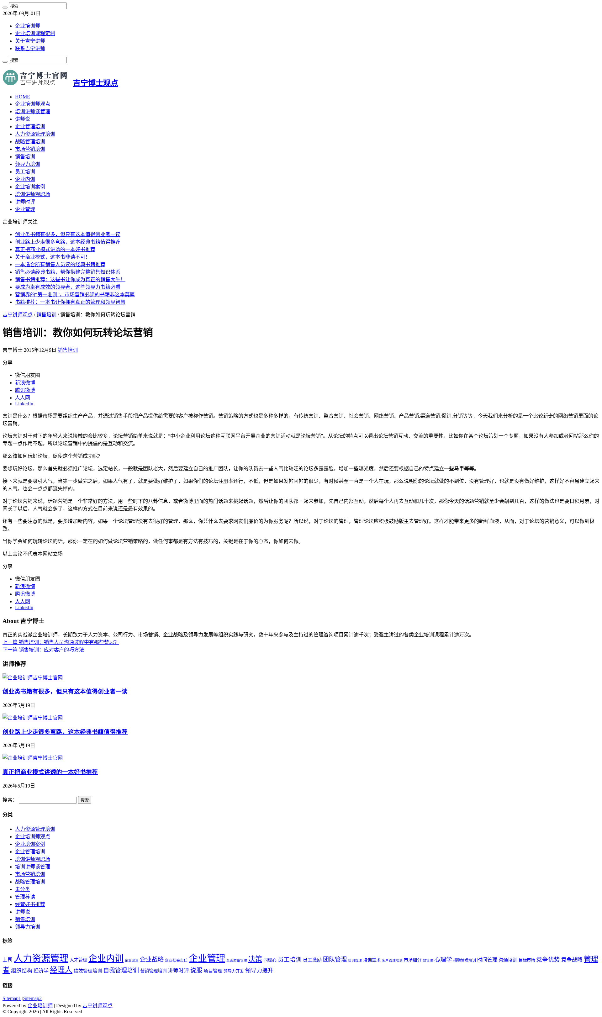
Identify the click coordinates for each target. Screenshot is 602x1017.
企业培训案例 (30, 186)
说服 (196, 970)
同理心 (270, 960)
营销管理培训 (153, 970)
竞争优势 (548, 959)
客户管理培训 (392, 960)
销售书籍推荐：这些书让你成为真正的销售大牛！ (70, 279)
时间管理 (487, 959)
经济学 (41, 970)
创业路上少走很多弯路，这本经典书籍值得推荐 (67, 242)
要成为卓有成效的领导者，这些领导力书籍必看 (67, 287)
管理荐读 (25, 896)
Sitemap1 (12, 998)
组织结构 (21, 971)
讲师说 (22, 119)
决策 (255, 959)
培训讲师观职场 (32, 194)
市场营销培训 (30, 149)
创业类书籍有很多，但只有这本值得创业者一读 (67, 234)
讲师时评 (25, 201)
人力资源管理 (41, 958)
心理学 (443, 959)
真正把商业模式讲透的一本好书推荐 (55, 249)
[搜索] (5, 7)
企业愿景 (132, 960)
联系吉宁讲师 (30, 48)
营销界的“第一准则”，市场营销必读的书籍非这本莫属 (75, 294)
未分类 (22, 889)
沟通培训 (508, 959)
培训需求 (372, 960)
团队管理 (335, 959)
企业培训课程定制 (35, 33)
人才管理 (78, 959)
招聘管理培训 (464, 960)
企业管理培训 (30, 126)
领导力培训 (27, 164)
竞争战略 (572, 960)
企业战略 (152, 959)
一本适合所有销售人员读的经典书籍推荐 (60, 264)
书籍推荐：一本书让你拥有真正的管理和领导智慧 (70, 302)
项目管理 (212, 970)
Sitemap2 (32, 998)
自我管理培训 (121, 970)
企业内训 (25, 179)
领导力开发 (234, 971)
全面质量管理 (236, 960)
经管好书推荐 (30, 904)
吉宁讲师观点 (18, 314)
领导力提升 (259, 970)
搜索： (10, 800)
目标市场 (527, 960)
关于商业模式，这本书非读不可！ (52, 257)
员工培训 (25, 171)
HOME (22, 96)
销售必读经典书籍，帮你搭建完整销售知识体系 (67, 272)
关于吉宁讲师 (30, 41)
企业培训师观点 (32, 104)
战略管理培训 (30, 141)
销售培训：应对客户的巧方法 (43, 649)
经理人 (61, 970)
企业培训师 (27, 26)
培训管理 (355, 960)
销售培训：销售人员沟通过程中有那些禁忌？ (61, 642)
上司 (8, 959)
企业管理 (25, 209)
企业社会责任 (176, 960)
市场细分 (412, 960)
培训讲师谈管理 (32, 111)
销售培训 (25, 156)
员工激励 (312, 959)
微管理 (428, 960)
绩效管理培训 (88, 970)
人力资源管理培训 (35, 134)
